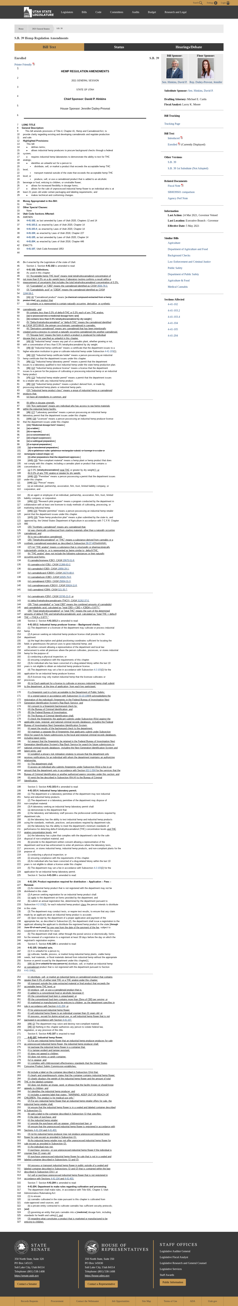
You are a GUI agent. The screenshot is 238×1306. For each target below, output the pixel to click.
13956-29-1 (63, 568)
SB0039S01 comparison (181, 192)
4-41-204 (173, 335)
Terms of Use (170, 1301)
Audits (135, 12)
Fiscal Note (174, 185)
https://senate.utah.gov (26, 1275)
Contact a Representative (101, 1283)
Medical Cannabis (178, 286)
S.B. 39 (172, 162)
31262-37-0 (83, 600)
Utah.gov (212, 1301)
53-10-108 (84, 696)
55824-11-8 (71, 585)
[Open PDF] (181, 138)
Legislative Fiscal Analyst (174, 1257)
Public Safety (175, 267)
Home (21, 29)
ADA (192, 1301)
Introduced (174, 138)
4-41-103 (109, 351)
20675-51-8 (68, 560)
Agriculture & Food (179, 280)
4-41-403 (52, 1130)
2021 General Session (41, 29)
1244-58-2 (28, 293)
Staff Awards (167, 1274)
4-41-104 (173, 322)
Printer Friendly (23, 64)
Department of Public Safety (183, 274)
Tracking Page (172, 123)
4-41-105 (173, 329)
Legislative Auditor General (175, 1251)
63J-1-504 (91, 770)
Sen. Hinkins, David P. (200, 90)
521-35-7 (62, 589)
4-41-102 (173, 304)
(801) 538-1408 (36, 1271)
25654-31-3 (64, 581)
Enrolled (172, 144)
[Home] (39, 12)
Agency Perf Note (178, 198)
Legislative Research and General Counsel (183, 1263)
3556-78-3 (102, 286)
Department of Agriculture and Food (188, 249)
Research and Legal (175, 12)
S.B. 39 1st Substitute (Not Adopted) (188, 168)
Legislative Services (171, 1269)
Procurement (57, 1301)
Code (98, 12)
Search (196, 2)
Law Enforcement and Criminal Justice (189, 261)
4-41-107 (30, 248)
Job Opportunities (120, 1301)
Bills (84, 12)
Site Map (146, 1301)
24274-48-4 (68, 573)
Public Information (173, 1282)
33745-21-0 (64, 596)
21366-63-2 (64, 564)
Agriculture (174, 242)
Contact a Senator (27, 1283)
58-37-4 (89, 543)
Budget (152, 12)
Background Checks (179, 255)
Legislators (67, 12)
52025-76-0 (65, 577)
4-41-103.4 (174, 316)
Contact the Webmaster (87, 1301)
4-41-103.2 (174, 310)
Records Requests (29, 1301)
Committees (116, 12)
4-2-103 (97, 669)
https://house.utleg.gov (97, 1275)
